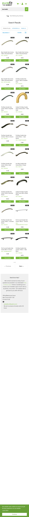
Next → (21, 266)
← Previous (7, 266)
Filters (19, 32)
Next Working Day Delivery (16, 16)
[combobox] (13, 9)
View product (7, 60)
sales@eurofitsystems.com (10, 304)
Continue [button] (14, 514)
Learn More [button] (5, 510)
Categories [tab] (15, 28)
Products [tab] (6, 28)
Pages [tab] (23, 28)
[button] (26, 32)
